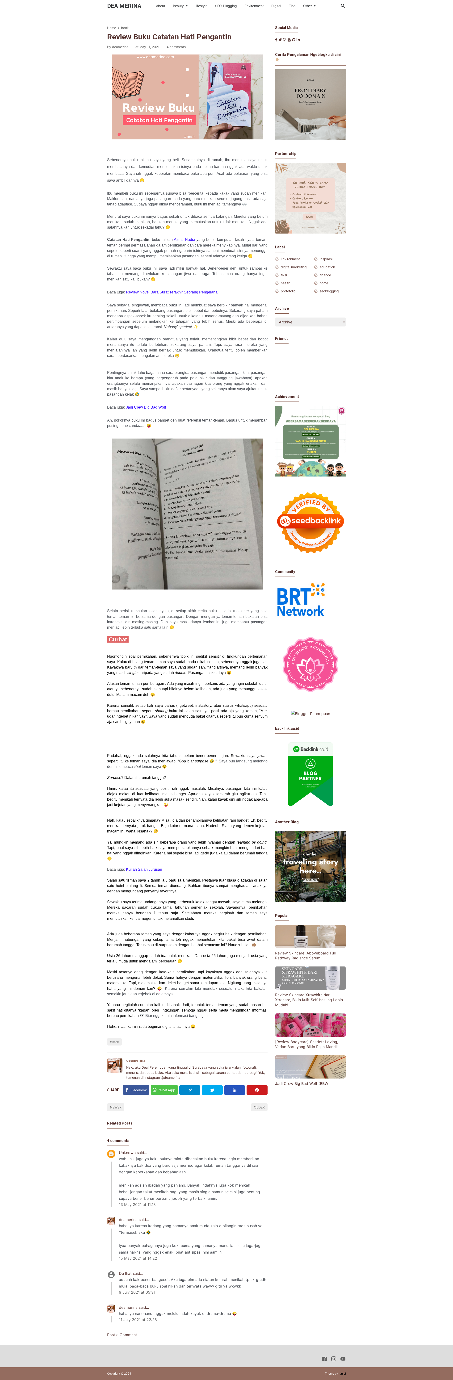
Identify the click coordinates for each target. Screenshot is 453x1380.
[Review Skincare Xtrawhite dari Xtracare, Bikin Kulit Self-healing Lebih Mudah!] (310, 988)
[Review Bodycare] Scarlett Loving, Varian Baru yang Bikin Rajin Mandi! (306, 1044)
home (324, 283)
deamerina (135, 1060)
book (115, 1042)
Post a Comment (122, 1334)
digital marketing (294, 267)
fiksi (284, 275)
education (327, 267)
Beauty (178, 6)
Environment (254, 6)
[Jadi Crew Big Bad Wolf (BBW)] (310, 1077)
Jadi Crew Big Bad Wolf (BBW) (302, 1083)
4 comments (176, 47)
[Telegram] (189, 1090)
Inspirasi (326, 259)
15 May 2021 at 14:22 (138, 1258)
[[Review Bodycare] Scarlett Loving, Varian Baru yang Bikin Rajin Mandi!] (310, 1035)
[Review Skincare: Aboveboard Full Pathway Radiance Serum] (310, 946)
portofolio (288, 291)
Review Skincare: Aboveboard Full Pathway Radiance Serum (305, 955)
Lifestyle (200, 6)
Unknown (127, 1152)
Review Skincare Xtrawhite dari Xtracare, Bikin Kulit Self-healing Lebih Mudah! (309, 999)
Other (307, 6)
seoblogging (329, 291)
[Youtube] (289, 39)
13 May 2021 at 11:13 (137, 1204)
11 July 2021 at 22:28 (138, 1319)
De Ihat (125, 1273)
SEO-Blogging (226, 6)
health (285, 283)
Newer (116, 1107)
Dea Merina (124, 6)
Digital (276, 6)
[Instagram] (284, 39)
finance (325, 275)
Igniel (342, 1373)
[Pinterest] (257, 1090)
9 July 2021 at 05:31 (137, 1292)
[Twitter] (212, 1090)
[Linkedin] (234, 1090)
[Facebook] (276, 39)
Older (259, 1107)
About (160, 6)
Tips (292, 6)
